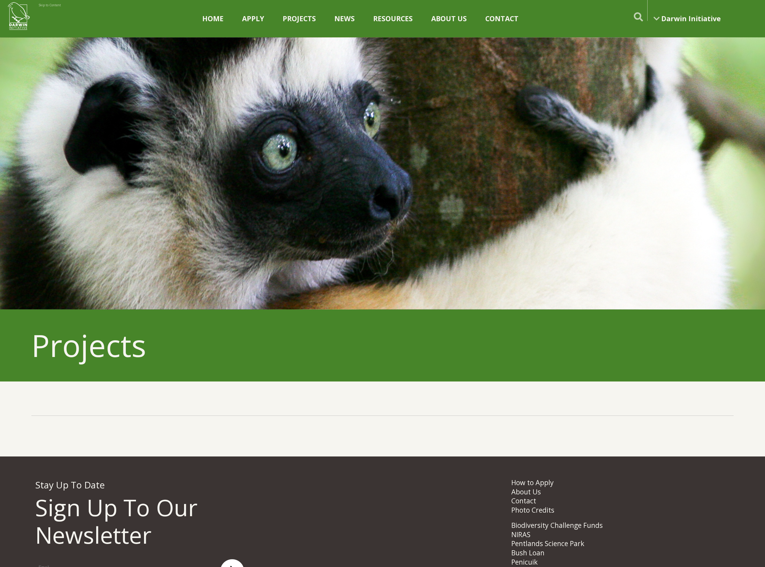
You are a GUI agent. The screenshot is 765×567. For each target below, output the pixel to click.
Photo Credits (532, 510)
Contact (501, 18)
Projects (299, 18)
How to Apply (532, 482)
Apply (253, 18)
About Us (449, 18)
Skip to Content (50, 5)
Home (213, 18)
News (344, 18)
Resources (393, 18)
